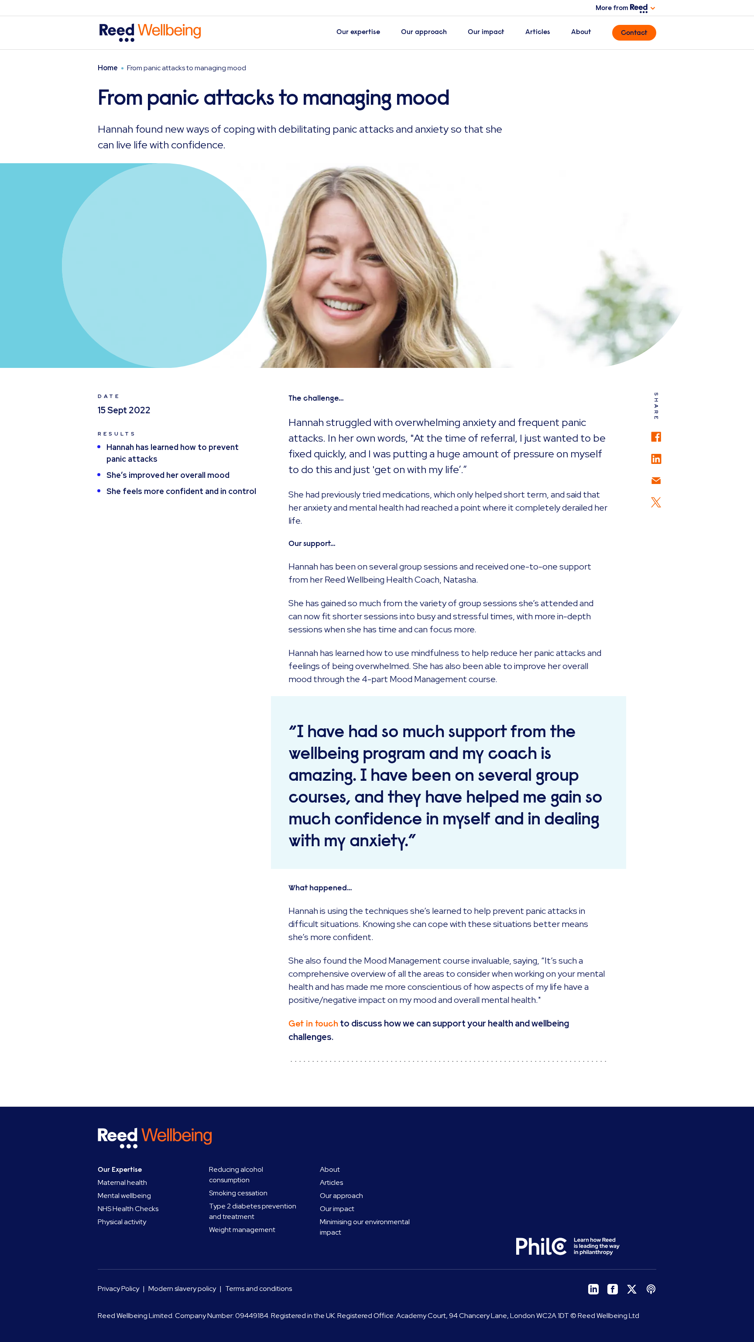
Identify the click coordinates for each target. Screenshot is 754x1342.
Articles (537, 31)
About (581, 31)
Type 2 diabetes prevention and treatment (252, 1211)
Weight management (242, 1229)
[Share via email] (656, 476)
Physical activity (122, 1221)
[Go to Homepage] (162, 32)
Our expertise (358, 31)
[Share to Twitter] (656, 498)
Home (108, 67)
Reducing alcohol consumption (236, 1174)
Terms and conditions (258, 1288)
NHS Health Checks (128, 1208)
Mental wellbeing (124, 1195)
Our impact (486, 31)
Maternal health (122, 1182)
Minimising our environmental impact (365, 1227)
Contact (634, 32)
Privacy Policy (118, 1288)
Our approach (424, 31)
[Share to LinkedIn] (656, 454)
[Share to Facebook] (656, 432)
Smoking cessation (238, 1193)
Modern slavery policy (182, 1288)
